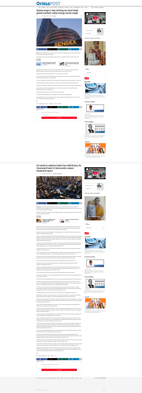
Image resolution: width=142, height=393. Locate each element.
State (47, 7)
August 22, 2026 (87, 134)
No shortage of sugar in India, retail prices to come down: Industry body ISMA (72, 63)
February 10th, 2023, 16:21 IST (47, 173)
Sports (82, 7)
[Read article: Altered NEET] (95, 88)
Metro (51, 7)
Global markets (41, 103)
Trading (59, 103)
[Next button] (105, 53)
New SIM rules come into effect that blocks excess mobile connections (49, 63)
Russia (52, 355)
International (61, 7)
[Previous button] (85, 53)
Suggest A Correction (40, 361)
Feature (71, 7)
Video (93, 7)
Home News (55, 173)
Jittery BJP (87, 141)
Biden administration (42, 355)
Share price (51, 103)
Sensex (47, 103)
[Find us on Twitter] (105, 390)
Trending (43, 7)
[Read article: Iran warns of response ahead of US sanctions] (61, 220)
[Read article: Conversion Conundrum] (95, 108)
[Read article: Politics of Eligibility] (95, 128)
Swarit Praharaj (91, 61)
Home (39, 7)
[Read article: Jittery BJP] (95, 148)
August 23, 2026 (87, 114)
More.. (86, 7)
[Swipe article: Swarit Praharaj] (95, 53)
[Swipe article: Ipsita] (95, 208)
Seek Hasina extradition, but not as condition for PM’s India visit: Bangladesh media (48, 220)
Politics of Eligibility (89, 121)
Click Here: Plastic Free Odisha (92, 38)
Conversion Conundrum (90, 101)
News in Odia (101, 7)
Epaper (96, 7)
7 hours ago (68, 221)
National (55, 7)
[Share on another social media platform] (81, 49)
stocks (56, 103)
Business (66, 7)
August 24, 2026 (87, 249)
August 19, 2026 (87, 154)
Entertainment (77, 7)
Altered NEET (87, 81)
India (48, 355)
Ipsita (89, 216)
